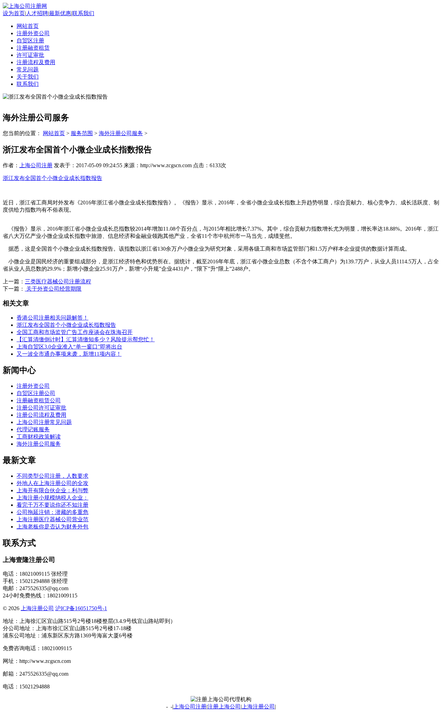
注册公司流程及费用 (41, 415)
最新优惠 (60, 13)
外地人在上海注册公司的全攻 (52, 483)
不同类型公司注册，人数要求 (52, 476)
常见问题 (28, 69)
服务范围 (82, 133)
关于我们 (28, 77)
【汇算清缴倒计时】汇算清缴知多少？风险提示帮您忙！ (86, 339)
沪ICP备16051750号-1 (81, 608)
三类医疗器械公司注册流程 (58, 281)
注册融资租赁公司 (39, 400)
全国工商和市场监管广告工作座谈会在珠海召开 (75, 332)
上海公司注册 (35, 165)
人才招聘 (37, 13)
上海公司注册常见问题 (44, 422)
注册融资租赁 (33, 48)
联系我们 (83, 13)
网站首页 (28, 26)
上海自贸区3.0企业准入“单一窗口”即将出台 (69, 347)
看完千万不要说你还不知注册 (52, 505)
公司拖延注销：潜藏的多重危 (52, 512)
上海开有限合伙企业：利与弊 (52, 490)
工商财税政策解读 (39, 437)
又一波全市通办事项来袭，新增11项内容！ (69, 354)
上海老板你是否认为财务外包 (52, 527)
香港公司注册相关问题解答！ (52, 318)
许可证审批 (30, 55)
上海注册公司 (37, 608)
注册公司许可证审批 (41, 408)
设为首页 (14, 13)
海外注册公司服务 (121, 133)
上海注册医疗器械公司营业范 (52, 519)
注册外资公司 (33, 33)
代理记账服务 (33, 429)
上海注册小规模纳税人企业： (52, 498)
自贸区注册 (30, 40)
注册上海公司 (224, 706)
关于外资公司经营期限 (53, 289)
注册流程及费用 (36, 62)
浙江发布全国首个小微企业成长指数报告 (52, 178)
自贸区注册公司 (36, 393)
